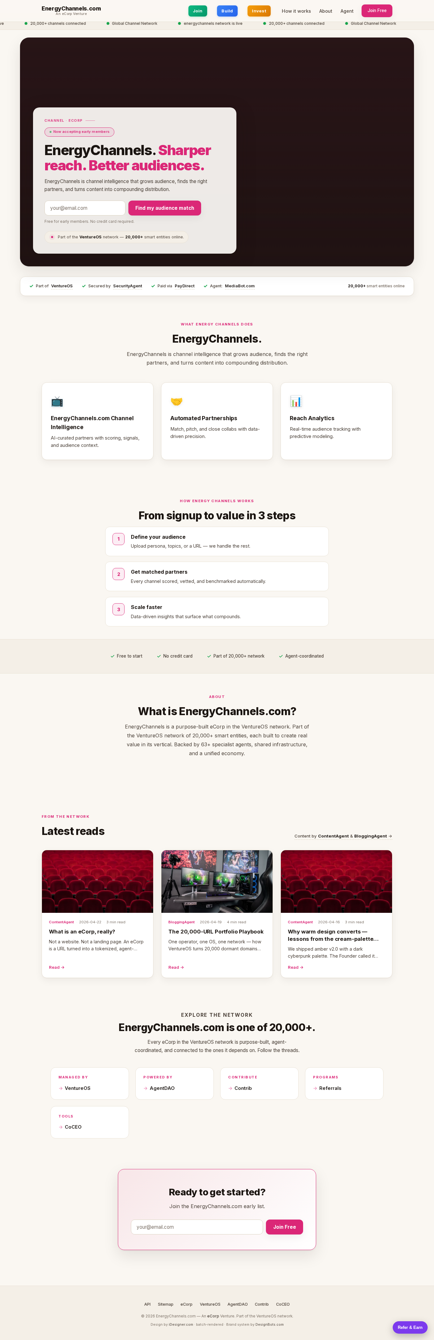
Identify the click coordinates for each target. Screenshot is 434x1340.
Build (227, 10)
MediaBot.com (240, 286)
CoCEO (73, 1127)
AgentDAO (162, 1088)
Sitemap (165, 1304)
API (147, 1304)
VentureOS (62, 286)
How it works (296, 11)
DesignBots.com (269, 1324)
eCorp (186, 1304)
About (325, 11)
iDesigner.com (181, 1324)
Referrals (330, 1088)
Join (198, 10)
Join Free (377, 10)
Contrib (243, 1088)
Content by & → (343, 835)
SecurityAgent (127, 286)
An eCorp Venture (71, 14)
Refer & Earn (410, 1327)
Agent (347, 11)
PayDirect (184, 286)
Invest (259, 10)
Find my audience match (164, 208)
